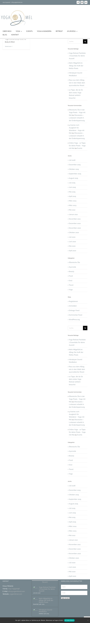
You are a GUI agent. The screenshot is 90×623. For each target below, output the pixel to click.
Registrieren (73, 301)
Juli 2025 (72, 183)
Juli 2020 (72, 237)
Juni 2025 (72, 187)
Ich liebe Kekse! (69, 620)
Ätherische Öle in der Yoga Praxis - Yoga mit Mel (77, 112)
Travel (71, 285)
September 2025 (75, 174)
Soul (70, 280)
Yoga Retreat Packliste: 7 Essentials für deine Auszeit (77, 55)
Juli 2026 (72, 160)
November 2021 (75, 219)
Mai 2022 (72, 210)
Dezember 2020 (75, 223)
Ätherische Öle (74, 262)
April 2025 (72, 196)
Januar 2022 (73, 214)
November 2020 (75, 228)
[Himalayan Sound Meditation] (35, 611)
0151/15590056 (14, 589)
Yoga (71, 290)
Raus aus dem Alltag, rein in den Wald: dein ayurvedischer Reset (77, 82)
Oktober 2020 (74, 232)
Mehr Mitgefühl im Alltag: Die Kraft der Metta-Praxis (76, 65)
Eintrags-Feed (74, 310)
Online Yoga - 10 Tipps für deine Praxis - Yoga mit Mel (77, 145)
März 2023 (72, 205)
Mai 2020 (72, 246)
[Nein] (88, 620)
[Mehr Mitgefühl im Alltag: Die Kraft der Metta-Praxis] (35, 600)
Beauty (71, 271)
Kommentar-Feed (75, 315)
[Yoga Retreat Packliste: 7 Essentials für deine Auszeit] (35, 588)
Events (79, 148)
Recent (45, 582)
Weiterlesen (8, 46)
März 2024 (72, 201)
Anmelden (73, 306)
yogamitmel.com (15, 594)
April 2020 (72, 251)
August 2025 (73, 178)
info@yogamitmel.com (16, 2)
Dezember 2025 (75, 165)
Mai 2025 (72, 192)
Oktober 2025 (74, 169)
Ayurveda (72, 267)
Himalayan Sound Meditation (45, 611)
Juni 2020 (72, 241)
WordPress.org (74, 319)
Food (71, 276)
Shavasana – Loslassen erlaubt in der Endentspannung (77, 117)
